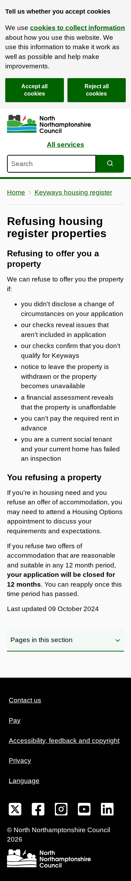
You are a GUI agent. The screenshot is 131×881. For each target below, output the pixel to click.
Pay (15, 720)
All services (65, 144)
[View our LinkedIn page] (107, 810)
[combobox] (51, 164)
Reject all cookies (97, 90)
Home (16, 192)
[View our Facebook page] (38, 810)
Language (24, 780)
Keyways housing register (73, 192)
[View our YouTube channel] (84, 810)
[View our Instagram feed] (61, 810)
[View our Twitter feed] (15, 810)
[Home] (49, 124)
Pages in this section (41, 639)
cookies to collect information (77, 27)
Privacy (20, 760)
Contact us (25, 700)
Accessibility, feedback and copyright (64, 740)
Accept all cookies (34, 90)
